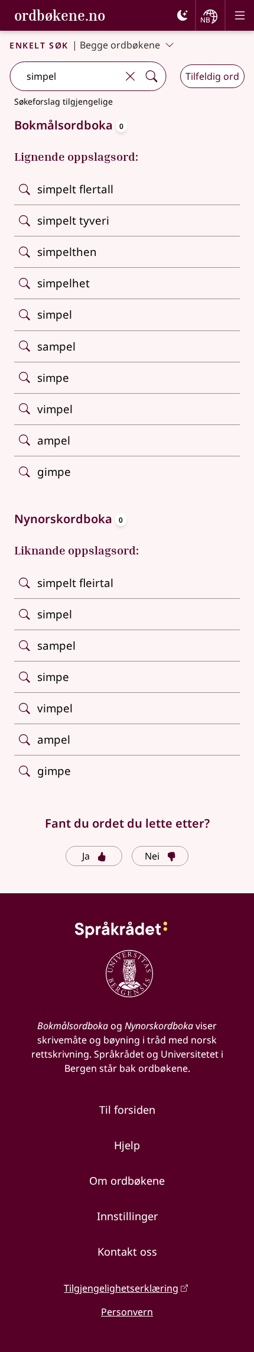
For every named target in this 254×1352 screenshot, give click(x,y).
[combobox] (64, 76)
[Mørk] (182, 15)
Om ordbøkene (127, 1180)
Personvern (127, 1311)
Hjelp (127, 1145)
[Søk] (151, 76)
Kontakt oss (127, 1251)
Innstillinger (127, 1216)
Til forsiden (127, 1110)
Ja (86, 856)
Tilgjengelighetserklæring (121, 1288)
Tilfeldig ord (212, 76)
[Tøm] (130, 76)
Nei (152, 856)
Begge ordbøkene (120, 44)
